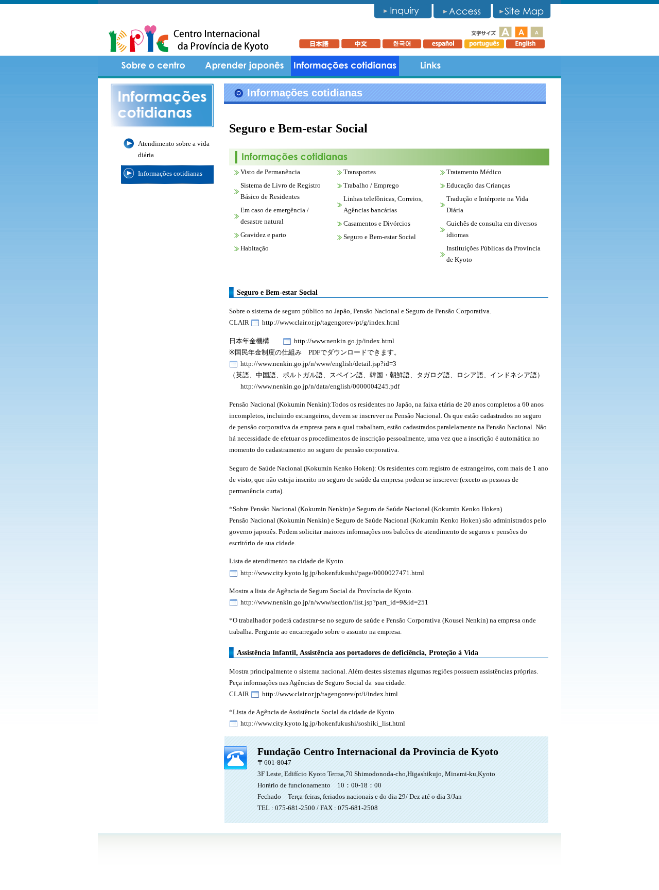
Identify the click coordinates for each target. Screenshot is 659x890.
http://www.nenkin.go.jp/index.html (344, 341)
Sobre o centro (154, 66)
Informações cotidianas (170, 173)
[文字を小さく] (536, 31)
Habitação (254, 248)
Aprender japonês (244, 66)
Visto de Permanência (270, 172)
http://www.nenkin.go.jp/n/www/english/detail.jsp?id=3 (318, 363)
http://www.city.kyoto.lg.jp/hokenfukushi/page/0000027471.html (332, 573)
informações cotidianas (345, 66)
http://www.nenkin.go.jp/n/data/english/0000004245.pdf (320, 386)
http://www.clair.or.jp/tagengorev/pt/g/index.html (331, 322)
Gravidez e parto (263, 235)
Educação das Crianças (478, 185)
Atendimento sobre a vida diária (174, 149)
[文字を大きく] (505, 31)
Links (430, 66)
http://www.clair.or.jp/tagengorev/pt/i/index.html (330, 694)
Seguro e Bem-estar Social (379, 237)
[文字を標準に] (521, 31)
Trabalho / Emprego (371, 185)
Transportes (359, 172)
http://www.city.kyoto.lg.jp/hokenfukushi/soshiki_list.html (322, 723)
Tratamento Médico (473, 172)
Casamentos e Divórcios (376, 223)
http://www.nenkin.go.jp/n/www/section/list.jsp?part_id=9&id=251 (334, 602)
